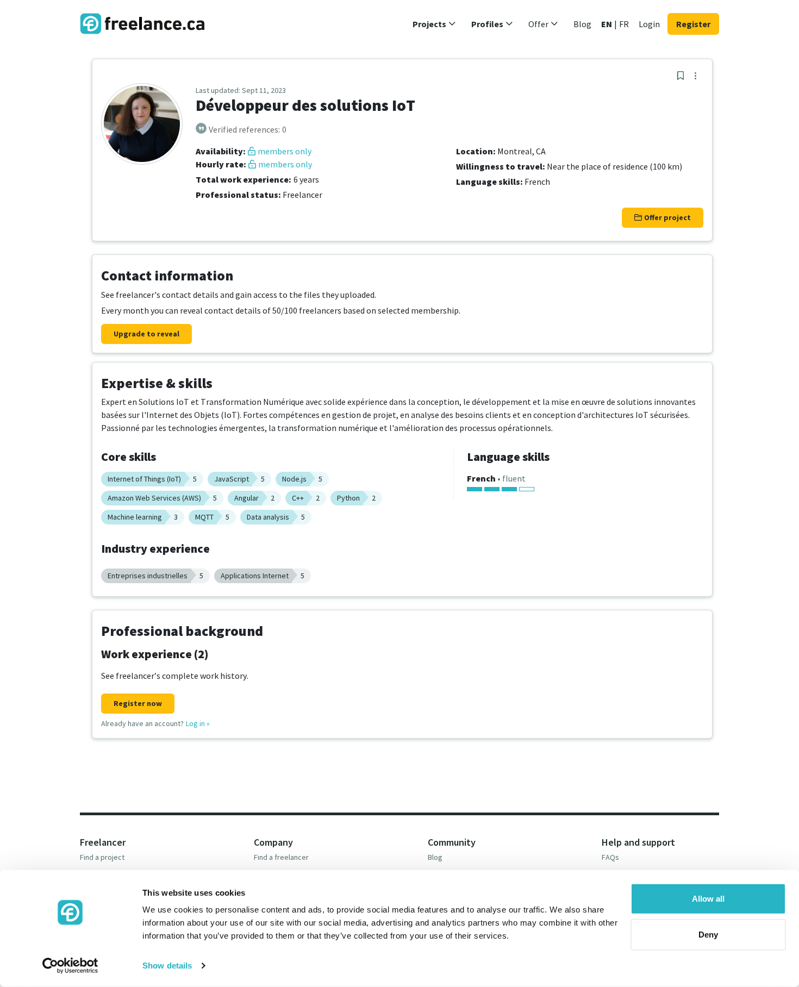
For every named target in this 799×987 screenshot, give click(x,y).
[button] (434, 24)
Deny (708, 934)
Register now (138, 703)
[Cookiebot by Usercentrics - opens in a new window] (70, 966)
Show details (167, 965)
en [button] (606, 23)
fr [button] (624, 23)
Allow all (708, 898)
